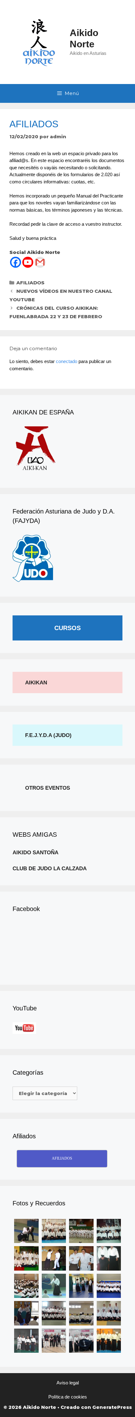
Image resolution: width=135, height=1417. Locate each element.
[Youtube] (27, 262)
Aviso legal (68, 1382)
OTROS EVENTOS (47, 788)
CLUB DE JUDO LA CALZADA (50, 869)
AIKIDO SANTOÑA (35, 853)
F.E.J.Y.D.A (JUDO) (48, 735)
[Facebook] (15, 262)
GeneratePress (112, 1407)
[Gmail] (40, 262)
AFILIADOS (30, 283)
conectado (66, 361)
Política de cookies (67, 1396)
